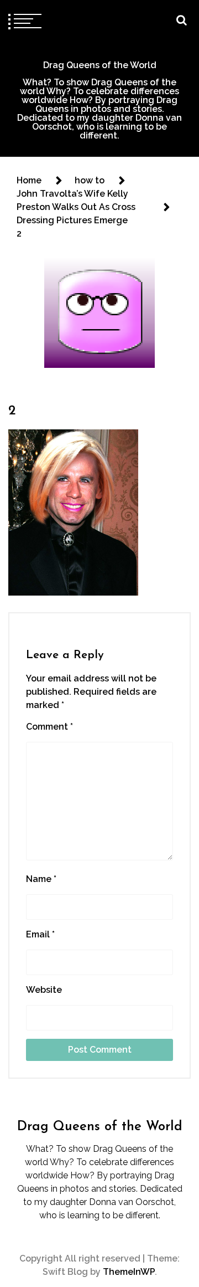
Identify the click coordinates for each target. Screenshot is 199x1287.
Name (41, 879)
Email (40, 934)
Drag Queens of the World (99, 65)
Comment (49, 726)
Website (44, 990)
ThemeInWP (129, 1272)
